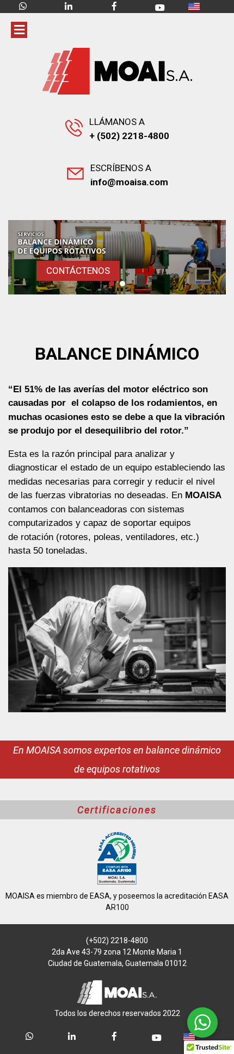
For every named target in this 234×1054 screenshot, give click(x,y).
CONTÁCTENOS (78, 270)
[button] (111, 284)
